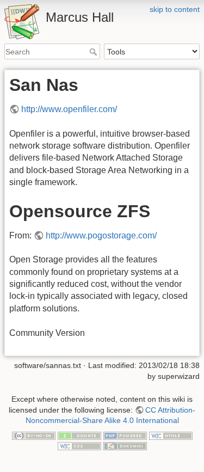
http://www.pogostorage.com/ (101, 235)
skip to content (175, 9)
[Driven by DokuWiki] (125, 445)
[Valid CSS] (79, 445)
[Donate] (79, 435)
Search (94, 52)
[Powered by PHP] (125, 435)
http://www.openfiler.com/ (69, 109)
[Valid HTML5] (171, 435)
